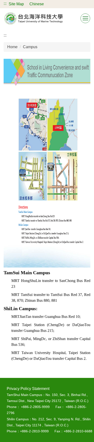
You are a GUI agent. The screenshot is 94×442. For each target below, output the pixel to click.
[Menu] (85, 18)
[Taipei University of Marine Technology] (34, 18)
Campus (30, 47)
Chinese (36, 4)
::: (5, 3)
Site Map (16, 4)
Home (12, 47)
